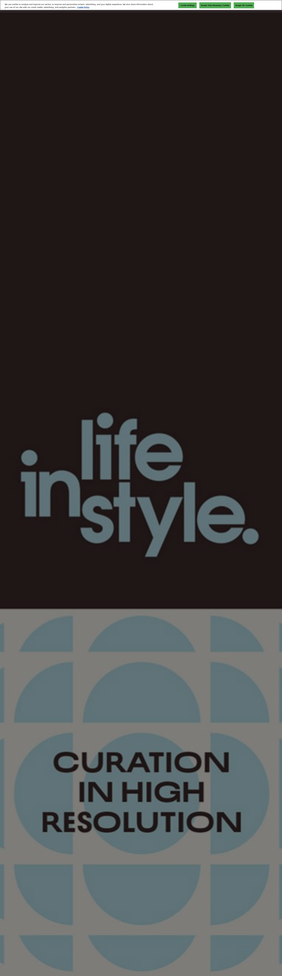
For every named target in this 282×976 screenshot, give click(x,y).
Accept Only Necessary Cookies (215, 5)
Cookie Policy (83, 7)
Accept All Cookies (243, 5)
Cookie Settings (187, 5)
